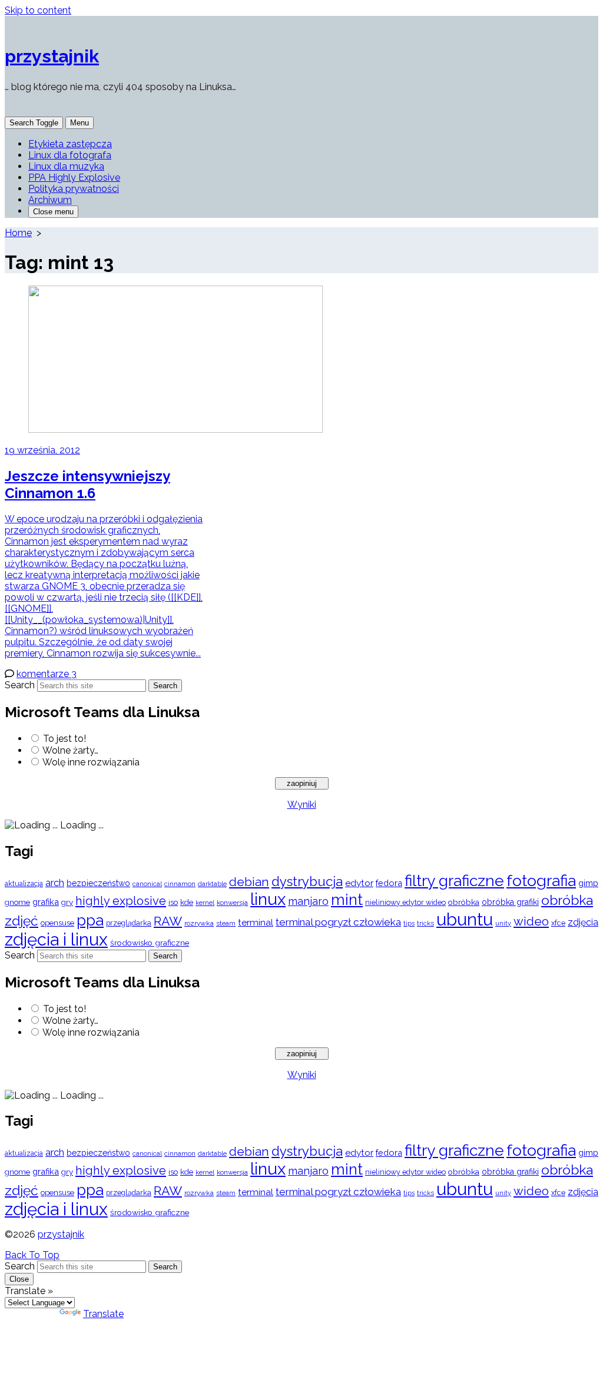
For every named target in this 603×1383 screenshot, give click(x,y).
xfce (558, 922)
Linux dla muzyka (66, 166)
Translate (103, 1313)
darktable (212, 884)
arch (54, 882)
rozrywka (199, 923)
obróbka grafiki (510, 902)
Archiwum (50, 199)
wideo (531, 921)
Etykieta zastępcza (70, 144)
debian (249, 882)
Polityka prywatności (73, 188)
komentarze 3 (46, 673)
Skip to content (38, 10)
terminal (255, 922)
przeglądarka (128, 922)
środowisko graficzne (149, 942)
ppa (90, 920)
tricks (425, 923)
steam (226, 923)
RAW (168, 921)
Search (20, 685)
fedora (389, 883)
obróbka (463, 902)
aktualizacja (24, 884)
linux (268, 899)
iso (173, 902)
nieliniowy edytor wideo (405, 902)
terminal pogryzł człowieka (338, 922)
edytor (359, 882)
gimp (588, 883)
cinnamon (180, 884)
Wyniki (301, 804)
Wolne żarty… (70, 750)
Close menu (53, 211)
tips (409, 923)
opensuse (57, 922)
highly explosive (120, 901)
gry (67, 902)
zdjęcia (583, 922)
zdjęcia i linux (56, 940)
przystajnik (61, 1234)
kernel (205, 903)
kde (186, 902)
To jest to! (64, 738)
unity (503, 923)
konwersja (232, 902)
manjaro (308, 901)
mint (347, 899)
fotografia (541, 880)
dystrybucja (307, 881)
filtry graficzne (454, 880)
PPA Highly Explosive (74, 177)
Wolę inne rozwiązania (91, 762)
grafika (45, 902)
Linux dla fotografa (69, 155)
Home (18, 232)
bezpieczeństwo (98, 883)
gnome (17, 902)
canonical (147, 884)
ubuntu (464, 919)
